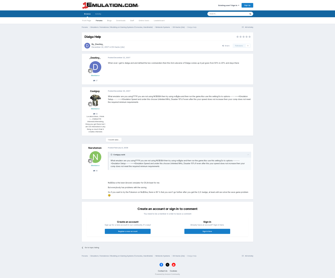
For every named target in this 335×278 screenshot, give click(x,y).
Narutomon (95, 148)
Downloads (120, 20)
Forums (99, 20)
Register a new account (127, 231)
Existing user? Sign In (228, 5)
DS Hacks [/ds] (118, 47)
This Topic (240, 14)
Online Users (144, 20)
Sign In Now (207, 231)
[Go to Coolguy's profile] (95, 100)
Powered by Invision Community (167, 274)
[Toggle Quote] (112, 155)
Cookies (173, 271)
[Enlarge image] (109, 195)
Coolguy (95, 91)
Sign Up (247, 5)
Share (227, 46)
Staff (132, 20)
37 (96, 80)
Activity (98, 14)
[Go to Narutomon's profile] (95, 157)
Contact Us (162, 271)
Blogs (109, 20)
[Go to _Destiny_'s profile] (87, 46)
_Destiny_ (98, 44)
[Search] (250, 14)
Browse (87, 14)
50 (96, 114)
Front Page (86, 20)
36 (96, 171)
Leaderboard (159, 20)
